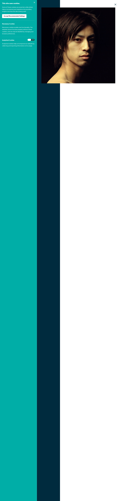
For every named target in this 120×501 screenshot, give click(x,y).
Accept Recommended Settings (14, 16)
